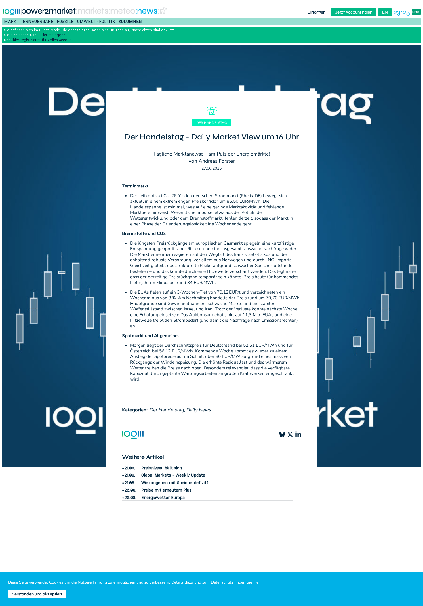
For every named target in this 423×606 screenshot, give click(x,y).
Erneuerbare (38, 21)
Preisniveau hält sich (161, 467)
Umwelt (86, 21)
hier (256, 582)
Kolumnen (130, 21)
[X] (290, 435)
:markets (91, 11)
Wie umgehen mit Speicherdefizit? (175, 482)
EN (385, 12)
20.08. (130, 490)
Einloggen (316, 12)
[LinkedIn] (298, 434)
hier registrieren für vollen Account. (43, 40)
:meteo (121, 11)
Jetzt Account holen (353, 12)
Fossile (65, 21)
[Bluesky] (282, 435)
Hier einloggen (53, 35)
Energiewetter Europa (163, 497)
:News (146, 11)
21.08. (130, 468)
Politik (107, 21)
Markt (11, 21)
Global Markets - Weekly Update (173, 475)
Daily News (198, 409)
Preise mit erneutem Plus (166, 490)
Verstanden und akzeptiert (37, 594)
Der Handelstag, (167, 409)
